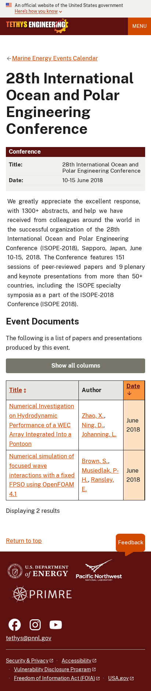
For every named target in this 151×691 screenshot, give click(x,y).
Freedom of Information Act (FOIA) (54, 678)
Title (15, 390)
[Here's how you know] (75, 9)
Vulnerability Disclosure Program (52, 669)
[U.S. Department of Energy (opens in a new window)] (38, 573)
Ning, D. (92, 425)
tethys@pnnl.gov (28, 638)
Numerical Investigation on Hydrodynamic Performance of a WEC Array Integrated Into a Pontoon (41, 425)
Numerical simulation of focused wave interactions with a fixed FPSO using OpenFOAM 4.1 (42, 475)
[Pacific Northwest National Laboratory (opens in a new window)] (96, 573)
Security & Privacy (27, 661)
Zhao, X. (93, 415)
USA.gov (118, 678)
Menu (139, 26)
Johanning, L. (99, 434)
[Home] (37, 26)
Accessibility (76, 661)
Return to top (24, 540)
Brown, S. (95, 461)
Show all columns (75, 365)
